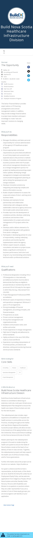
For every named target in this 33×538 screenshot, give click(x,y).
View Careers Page (9, 505)
